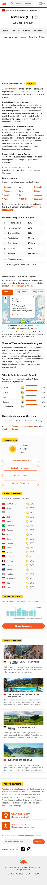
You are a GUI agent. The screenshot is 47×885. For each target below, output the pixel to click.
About (11, 874)
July (16, 37)
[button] (21, 322)
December (38, 198)
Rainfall (19, 421)
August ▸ (26, 30)
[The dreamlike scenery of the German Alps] (23, 685)
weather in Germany (11, 429)
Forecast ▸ (16, 30)
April (6, 198)
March (6, 195)
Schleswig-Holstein (21, 10)
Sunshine (28, 421)
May (5, 37)
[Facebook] (23, 849)
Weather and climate (11, 789)
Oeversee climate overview (23, 426)
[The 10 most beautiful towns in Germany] (23, 652)
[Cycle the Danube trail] (23, 750)
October (42, 37)
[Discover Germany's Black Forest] (23, 718)
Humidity (39, 421)
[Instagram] (29, 849)
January (7, 187)
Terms (27, 874)
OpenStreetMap (39, 322)
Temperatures (22, 291)
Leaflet (29, 322)
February (8, 191)
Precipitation (37, 291)
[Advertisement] (23, 60)
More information (17, 315)
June (11, 37)
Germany (9, 10)
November (38, 195)
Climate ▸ (6, 30)
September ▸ (38, 30)
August (23, 37)
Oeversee (33, 10)
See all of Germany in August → (22, 285)
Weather (7, 291)
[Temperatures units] (41, 3)
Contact (19, 874)
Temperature (8, 421)
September (33, 37)
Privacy (35, 874)
